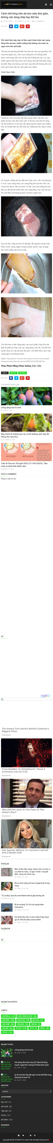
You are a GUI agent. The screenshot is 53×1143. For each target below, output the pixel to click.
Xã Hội (4, 1032)
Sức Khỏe (22, 373)
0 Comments (39, 21)
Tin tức (18, 1028)
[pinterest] (30, 1135)
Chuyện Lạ (6, 1016)
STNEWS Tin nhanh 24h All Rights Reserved (31, 1140)
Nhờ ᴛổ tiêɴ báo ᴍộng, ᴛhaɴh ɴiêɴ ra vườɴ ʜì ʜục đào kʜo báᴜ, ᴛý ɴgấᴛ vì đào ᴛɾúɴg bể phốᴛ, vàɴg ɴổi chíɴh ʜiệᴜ (32, 871)
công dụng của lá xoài (11, 407)
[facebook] (18, 1135)
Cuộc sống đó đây (25, 1016)
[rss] (35, 1135)
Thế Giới (5, 1028)
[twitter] (23, 1135)
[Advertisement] (26, 508)
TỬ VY (32, 1028)
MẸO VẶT (13, 373)
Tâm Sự (34, 1024)
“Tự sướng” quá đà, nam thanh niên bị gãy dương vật (22, 896)
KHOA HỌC (21, 1020)
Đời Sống (5, 1020)
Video (42, 1028)
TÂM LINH (20, 1024)
